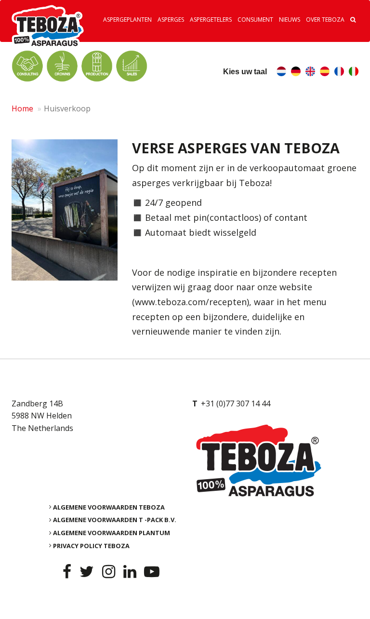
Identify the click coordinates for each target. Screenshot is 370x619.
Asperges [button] (171, 19)
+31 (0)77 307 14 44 (235, 403)
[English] (310, 73)
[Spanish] (325, 73)
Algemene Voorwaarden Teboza (109, 506)
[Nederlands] (281, 73)
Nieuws (289, 19)
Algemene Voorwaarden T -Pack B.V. (115, 519)
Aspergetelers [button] (211, 19)
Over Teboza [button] (325, 19)
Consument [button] (255, 19)
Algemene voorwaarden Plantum (112, 532)
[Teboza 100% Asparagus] (275, 460)
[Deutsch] (296, 73)
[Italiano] (353, 73)
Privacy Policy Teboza (91, 545)
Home (22, 108)
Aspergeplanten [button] (127, 19)
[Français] (339, 73)
